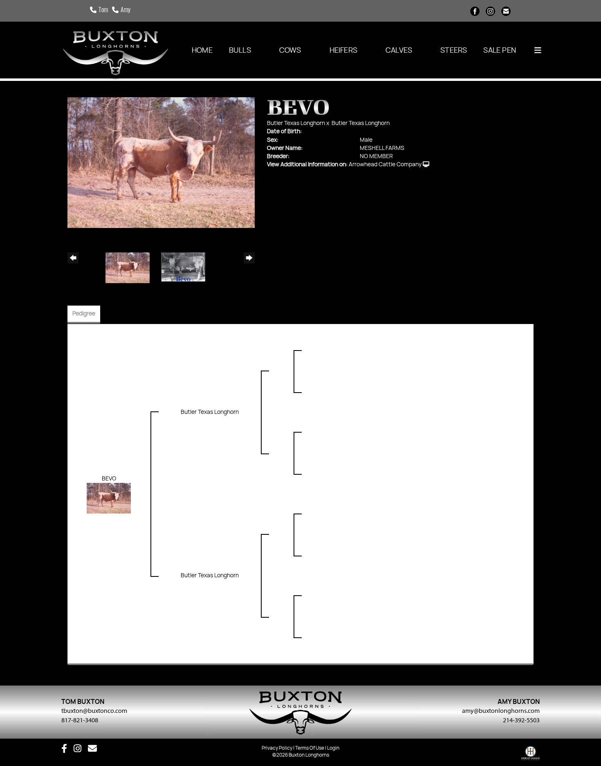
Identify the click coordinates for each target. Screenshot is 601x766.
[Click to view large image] (161, 162)
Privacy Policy (277, 748)
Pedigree (83, 314)
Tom (103, 10)
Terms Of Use (309, 748)
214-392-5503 (521, 720)
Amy (125, 10)
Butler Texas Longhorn (296, 123)
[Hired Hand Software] (530, 755)
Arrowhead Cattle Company (385, 164)
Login (333, 748)
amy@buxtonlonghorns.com (501, 710)
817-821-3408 (79, 720)
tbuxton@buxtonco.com (94, 710)
